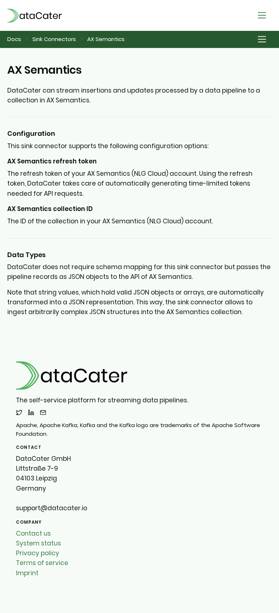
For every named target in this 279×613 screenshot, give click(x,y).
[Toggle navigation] (262, 15)
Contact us (33, 533)
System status (38, 543)
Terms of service (42, 563)
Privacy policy (37, 553)
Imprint (27, 573)
